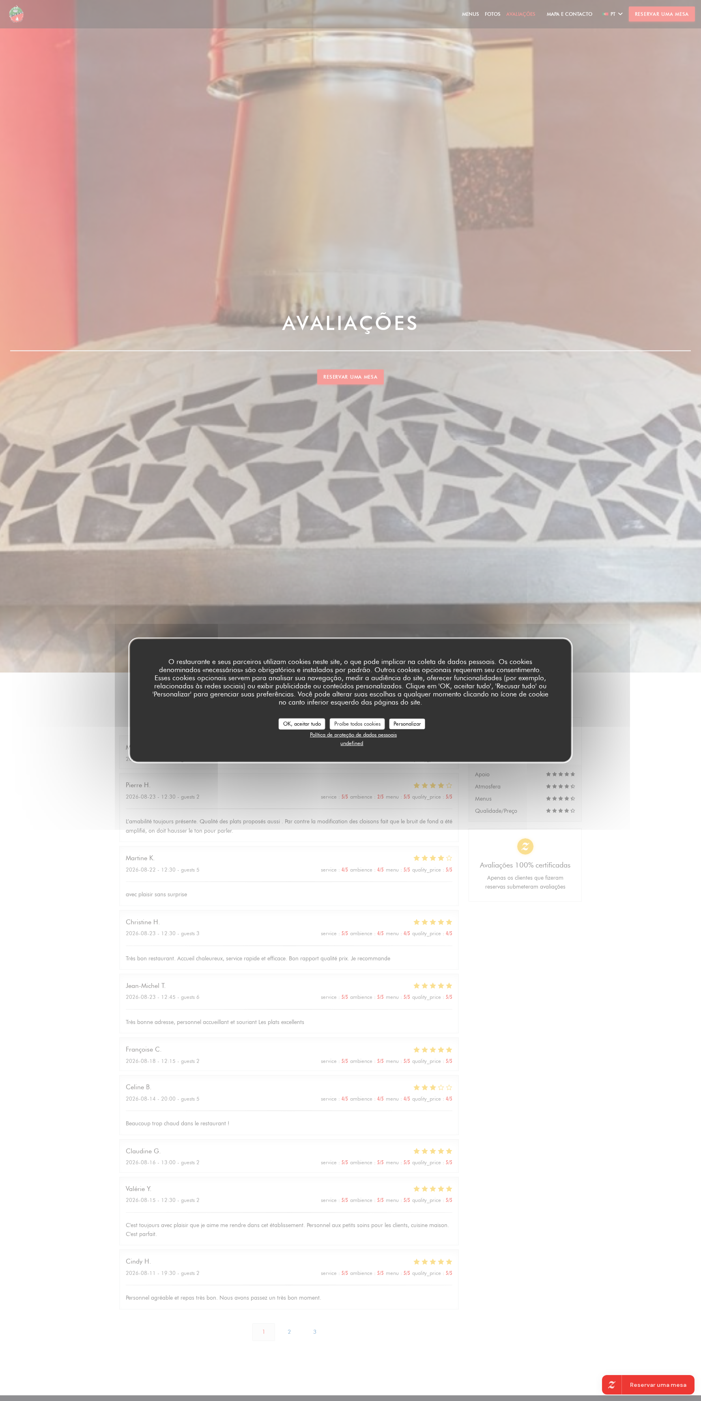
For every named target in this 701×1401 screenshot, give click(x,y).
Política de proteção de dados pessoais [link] (353, 734)
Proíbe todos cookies (357, 723)
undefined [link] (351, 743)
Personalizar (407, 723)
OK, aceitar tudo (302, 723)
